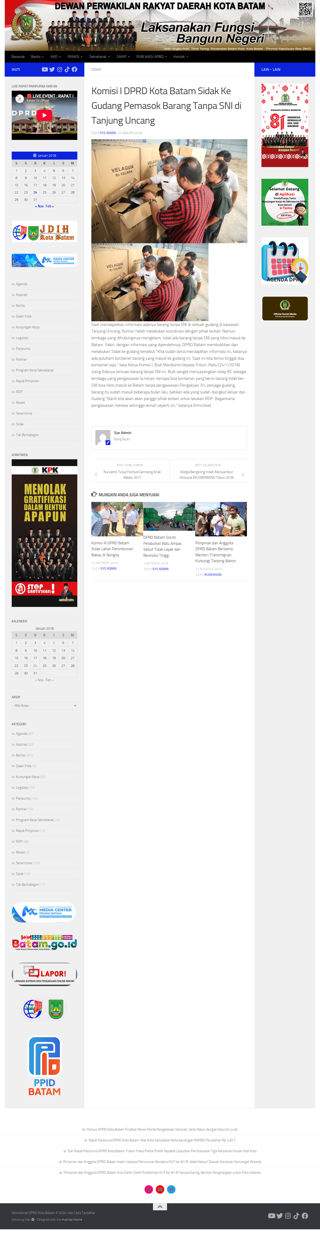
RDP (19, 392)
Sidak (96, 69)
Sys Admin (108, 133)
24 (35, 192)
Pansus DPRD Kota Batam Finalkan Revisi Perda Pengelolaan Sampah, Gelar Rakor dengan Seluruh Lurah (162, 1129)
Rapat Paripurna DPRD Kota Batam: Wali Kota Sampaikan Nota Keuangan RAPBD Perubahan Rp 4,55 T (162, 1140)
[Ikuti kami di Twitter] (52, 69)
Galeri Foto (24, 316)
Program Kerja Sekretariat (34, 370)
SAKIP (121, 56)
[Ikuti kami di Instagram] (59, 69)
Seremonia (24, 413)
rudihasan (213, 575)
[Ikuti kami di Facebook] (74, 69)
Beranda (18, 56)
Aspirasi (21, 295)
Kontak (179, 56)
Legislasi (22, 338)
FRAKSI (73, 56)
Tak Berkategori (27, 435)
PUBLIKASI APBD (150, 56)
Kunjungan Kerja (27, 327)
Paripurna (23, 349)
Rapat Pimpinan (27, 381)
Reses (20, 402)
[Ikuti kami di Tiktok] (67, 69)
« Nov (39, 206)
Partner (21, 359)
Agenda (21, 284)
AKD (54, 56)
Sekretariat (98, 56)
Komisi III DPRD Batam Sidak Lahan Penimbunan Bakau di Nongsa (112, 549)
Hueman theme (72, 1219)
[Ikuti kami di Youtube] (44, 69)
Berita (36, 56)
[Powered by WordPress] (32, 1219)
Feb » (50, 206)
